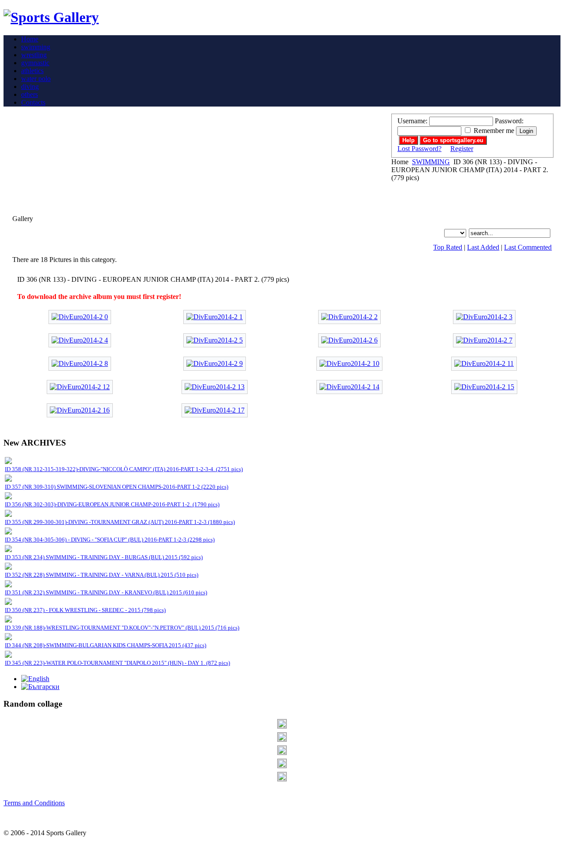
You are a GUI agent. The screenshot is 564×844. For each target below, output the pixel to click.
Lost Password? (419, 148)
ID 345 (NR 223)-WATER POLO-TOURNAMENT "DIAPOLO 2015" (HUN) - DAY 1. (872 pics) (117, 663)
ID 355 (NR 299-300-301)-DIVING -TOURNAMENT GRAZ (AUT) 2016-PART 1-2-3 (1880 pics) (120, 522)
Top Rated (447, 247)
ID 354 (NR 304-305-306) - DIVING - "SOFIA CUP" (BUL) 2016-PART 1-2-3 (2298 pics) (110, 539)
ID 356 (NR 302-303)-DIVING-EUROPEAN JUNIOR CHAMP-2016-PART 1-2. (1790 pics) (112, 504)
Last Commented (528, 247)
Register (461, 148)
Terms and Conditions (34, 803)
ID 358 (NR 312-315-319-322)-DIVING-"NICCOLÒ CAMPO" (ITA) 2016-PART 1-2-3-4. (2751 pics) (124, 469)
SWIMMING (431, 162)
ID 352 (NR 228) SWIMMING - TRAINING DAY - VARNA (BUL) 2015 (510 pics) (101, 574)
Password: (509, 121)
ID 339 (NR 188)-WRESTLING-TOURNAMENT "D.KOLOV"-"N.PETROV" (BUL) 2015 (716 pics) (122, 627)
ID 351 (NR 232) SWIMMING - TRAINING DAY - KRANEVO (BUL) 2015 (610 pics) (106, 592)
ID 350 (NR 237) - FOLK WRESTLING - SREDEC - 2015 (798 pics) (85, 610)
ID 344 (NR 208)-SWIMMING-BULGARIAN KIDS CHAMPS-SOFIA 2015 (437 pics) (105, 645)
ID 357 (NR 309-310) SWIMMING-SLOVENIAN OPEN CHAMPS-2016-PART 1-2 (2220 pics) (116, 486)
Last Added (483, 247)
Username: (412, 121)
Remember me (494, 130)
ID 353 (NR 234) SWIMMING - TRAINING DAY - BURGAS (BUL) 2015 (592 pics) (104, 557)
